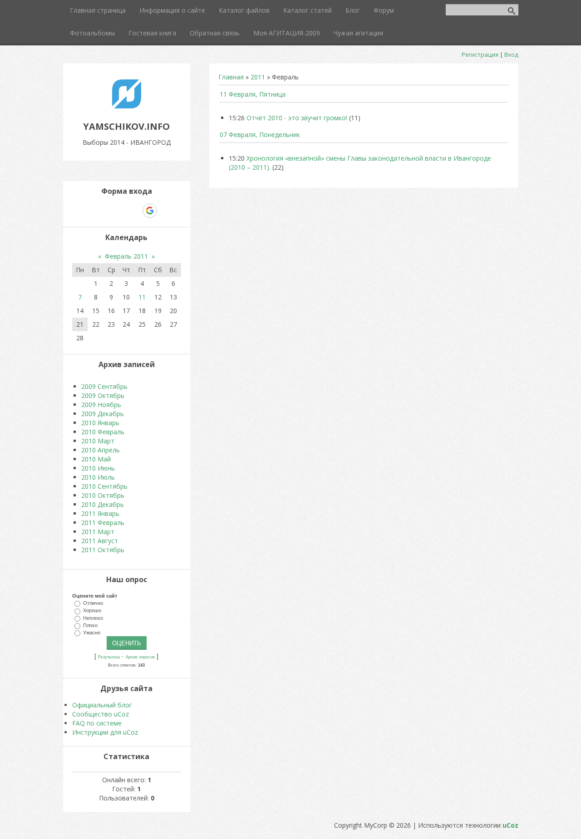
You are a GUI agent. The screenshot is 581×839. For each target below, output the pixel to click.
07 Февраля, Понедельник (260, 134)
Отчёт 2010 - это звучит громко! (296, 117)
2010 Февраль (102, 431)
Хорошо (92, 610)
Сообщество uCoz (100, 714)
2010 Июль (98, 477)
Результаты (109, 657)
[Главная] (126, 106)
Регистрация (480, 54)
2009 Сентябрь (104, 386)
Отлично (93, 603)
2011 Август (99, 540)
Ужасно (91, 632)
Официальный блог (102, 705)
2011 (258, 77)
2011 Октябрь (102, 549)
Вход (511, 54)
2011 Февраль (102, 522)
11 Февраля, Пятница (253, 94)
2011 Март (97, 531)
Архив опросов (140, 657)
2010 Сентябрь (104, 486)
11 (142, 297)
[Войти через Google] (150, 210)
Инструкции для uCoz (105, 732)
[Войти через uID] (87, 210)
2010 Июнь (98, 468)
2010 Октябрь (102, 495)
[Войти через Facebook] (118, 210)
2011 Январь (100, 513)
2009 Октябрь (102, 395)
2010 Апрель (100, 450)
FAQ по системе (97, 723)
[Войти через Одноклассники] (165, 210)
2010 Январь (100, 422)
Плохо (90, 625)
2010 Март (97, 441)
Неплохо (93, 617)
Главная (231, 77)
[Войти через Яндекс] (134, 210)
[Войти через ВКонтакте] (103, 210)
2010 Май (96, 459)
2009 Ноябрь (101, 404)
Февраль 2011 (126, 256)
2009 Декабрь (102, 413)
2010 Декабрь (102, 504)
